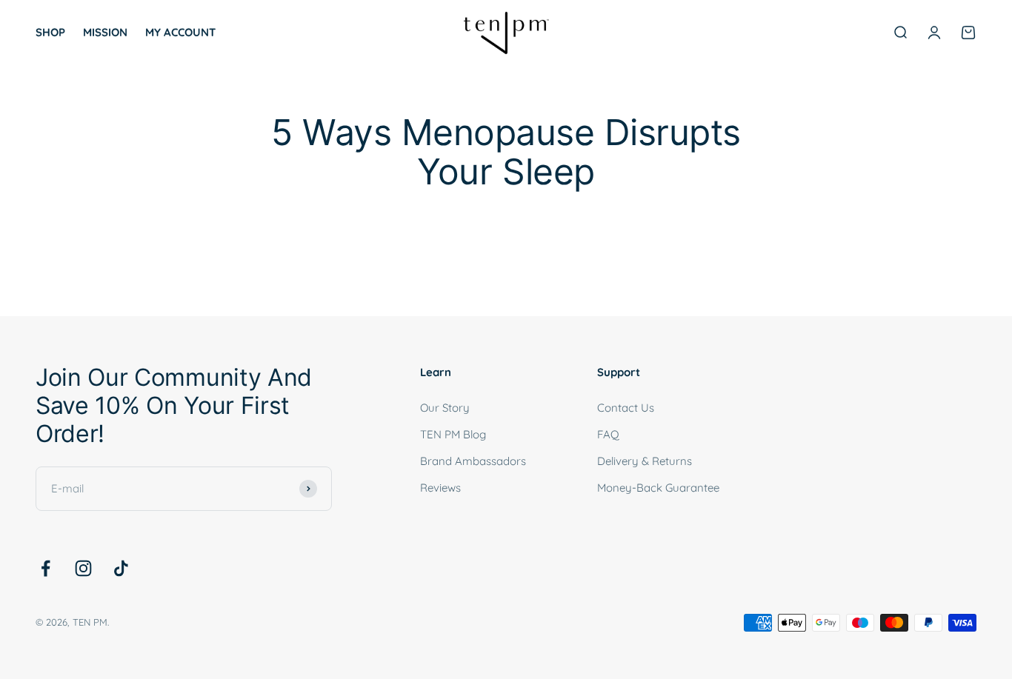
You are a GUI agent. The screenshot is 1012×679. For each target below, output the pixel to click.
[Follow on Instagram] (83, 568)
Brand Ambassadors (473, 461)
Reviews (440, 488)
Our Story (445, 408)
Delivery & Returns (644, 461)
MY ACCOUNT (180, 32)
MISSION (105, 32)
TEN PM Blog (453, 434)
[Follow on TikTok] (121, 568)
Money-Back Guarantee (658, 488)
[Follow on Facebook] (46, 568)
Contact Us (625, 408)
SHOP (50, 32)
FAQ (608, 434)
